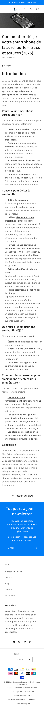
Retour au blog (24, 495)
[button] (5, 9)
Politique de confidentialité (23, 692)
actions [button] (7, 66)
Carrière (9, 589)
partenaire (10, 595)
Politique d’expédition (16, 700)
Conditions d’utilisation (23, 696)
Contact (8, 577)
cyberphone (16, 682)
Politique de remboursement (26, 688)
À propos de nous (13, 572)
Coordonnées (33, 700)
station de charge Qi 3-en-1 (19, 310)
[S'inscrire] (36, 548)
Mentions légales (23, 704)
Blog (7, 583)
